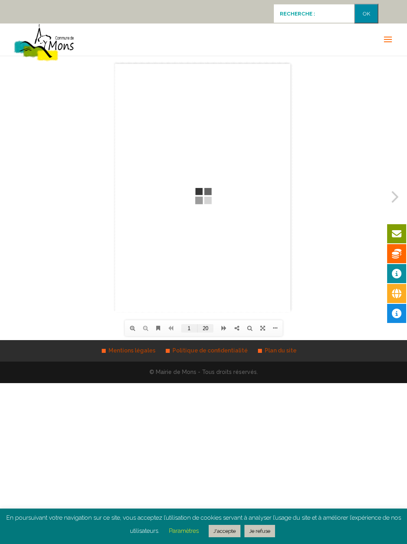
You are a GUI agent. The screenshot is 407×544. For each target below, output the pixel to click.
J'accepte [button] (224, 531)
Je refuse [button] (259, 531)
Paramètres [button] (184, 530)
